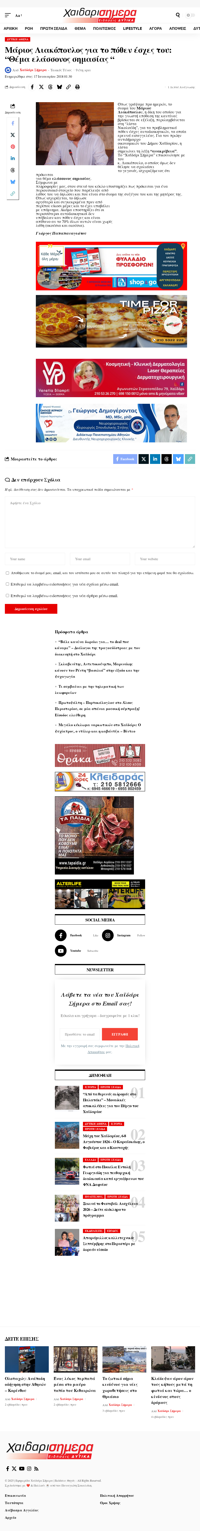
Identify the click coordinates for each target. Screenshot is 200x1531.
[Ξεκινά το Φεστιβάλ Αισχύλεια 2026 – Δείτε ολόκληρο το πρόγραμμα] (67, 1208)
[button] (9, 15)
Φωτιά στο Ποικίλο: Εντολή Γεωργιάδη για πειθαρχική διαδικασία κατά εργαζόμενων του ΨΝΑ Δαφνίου (113, 1175)
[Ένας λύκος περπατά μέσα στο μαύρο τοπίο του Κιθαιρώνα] (76, 1359)
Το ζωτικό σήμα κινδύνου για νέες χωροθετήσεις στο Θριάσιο (120, 1387)
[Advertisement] (100, 1296)
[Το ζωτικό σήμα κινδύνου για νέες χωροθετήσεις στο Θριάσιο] (124, 1359)
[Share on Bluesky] (59, 87)
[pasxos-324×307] (94, 834)
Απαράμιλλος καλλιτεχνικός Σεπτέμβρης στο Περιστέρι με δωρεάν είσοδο (109, 1243)
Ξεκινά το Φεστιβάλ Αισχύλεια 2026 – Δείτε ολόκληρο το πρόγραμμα (110, 1209)
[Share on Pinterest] (13, 147)
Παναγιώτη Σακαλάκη (76, 1485)
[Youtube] (76, 951)
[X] (14, 1469)
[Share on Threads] (50, 87)
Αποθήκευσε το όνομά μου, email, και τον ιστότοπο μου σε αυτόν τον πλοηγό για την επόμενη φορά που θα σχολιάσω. (102, 572)
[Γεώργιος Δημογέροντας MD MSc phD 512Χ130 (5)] (111, 422)
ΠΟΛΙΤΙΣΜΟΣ (94, 1197)
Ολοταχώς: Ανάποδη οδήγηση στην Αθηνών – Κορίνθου (25, 1384)
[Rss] (36, 1469)
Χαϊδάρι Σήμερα (33, 69)
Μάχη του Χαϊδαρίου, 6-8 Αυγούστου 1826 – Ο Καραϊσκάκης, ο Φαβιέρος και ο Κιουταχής (113, 1141)
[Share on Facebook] (32, 87)
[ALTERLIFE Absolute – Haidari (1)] (100, 893)
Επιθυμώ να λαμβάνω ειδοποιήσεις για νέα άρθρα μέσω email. (64, 595)
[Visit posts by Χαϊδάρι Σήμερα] (8, 70)
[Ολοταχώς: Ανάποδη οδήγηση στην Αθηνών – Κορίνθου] (27, 1359)
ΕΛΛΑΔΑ (90, 1160)
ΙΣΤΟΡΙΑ (90, 1087)
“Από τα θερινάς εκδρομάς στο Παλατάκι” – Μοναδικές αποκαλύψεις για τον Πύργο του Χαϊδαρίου (110, 1102)
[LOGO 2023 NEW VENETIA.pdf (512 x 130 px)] (111, 377)
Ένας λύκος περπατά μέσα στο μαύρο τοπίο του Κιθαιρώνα (75, 1384)
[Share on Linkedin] (13, 158)
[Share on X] (41, 87)
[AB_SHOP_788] (111, 265)
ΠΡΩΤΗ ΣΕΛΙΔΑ (110, 1087)
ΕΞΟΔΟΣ (112, 1231)
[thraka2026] (100, 754)
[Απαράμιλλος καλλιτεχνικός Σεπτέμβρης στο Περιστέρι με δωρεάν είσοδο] (67, 1242)
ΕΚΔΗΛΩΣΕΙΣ (94, 1231)
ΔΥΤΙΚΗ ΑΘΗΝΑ (18, 39)
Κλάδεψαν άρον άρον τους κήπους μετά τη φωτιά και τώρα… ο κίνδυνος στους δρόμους (172, 1390)
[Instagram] (123, 935)
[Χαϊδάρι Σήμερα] (100, 15)
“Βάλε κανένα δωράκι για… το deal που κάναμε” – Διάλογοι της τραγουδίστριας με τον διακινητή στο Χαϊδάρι (97, 648)
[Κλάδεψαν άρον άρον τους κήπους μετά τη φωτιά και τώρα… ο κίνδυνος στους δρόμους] (173, 1359)
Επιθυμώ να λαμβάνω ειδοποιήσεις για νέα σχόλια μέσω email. (65, 584)
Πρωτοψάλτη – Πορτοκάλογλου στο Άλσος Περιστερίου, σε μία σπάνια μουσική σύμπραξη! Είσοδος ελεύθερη (97, 709)
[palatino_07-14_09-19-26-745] (111, 320)
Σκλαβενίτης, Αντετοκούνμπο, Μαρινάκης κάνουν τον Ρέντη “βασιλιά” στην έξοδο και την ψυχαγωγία (97, 670)
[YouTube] (22, 1469)
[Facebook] (76, 935)
